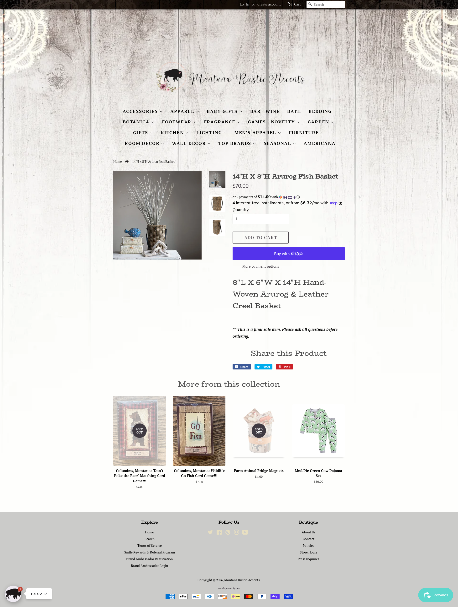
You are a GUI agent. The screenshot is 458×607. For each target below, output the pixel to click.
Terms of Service (149, 545)
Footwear (177, 122)
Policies (308, 545)
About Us (308, 532)
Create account (269, 4)
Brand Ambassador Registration (149, 559)
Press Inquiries (308, 559)
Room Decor (143, 143)
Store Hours (308, 552)
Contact (308, 539)
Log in (244, 4)
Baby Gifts (223, 111)
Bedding (320, 111)
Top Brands (235, 143)
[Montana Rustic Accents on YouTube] (245, 533)
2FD (238, 588)
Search (150, 539)
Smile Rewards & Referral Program (149, 552)
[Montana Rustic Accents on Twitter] (210, 533)
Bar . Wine (265, 111)
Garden (319, 122)
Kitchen (173, 132)
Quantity (241, 209)
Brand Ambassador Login (149, 565)
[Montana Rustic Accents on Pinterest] (227, 533)
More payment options (260, 266)
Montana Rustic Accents (242, 580)
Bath (294, 111)
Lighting (210, 132)
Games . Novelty (272, 122)
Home (117, 161)
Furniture (305, 132)
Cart (297, 4)
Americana (319, 143)
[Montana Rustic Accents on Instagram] (236, 533)
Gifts (141, 132)
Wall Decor (190, 143)
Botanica (137, 122)
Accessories (141, 111)
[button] (289, 197)
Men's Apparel (256, 132)
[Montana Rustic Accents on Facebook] (219, 533)
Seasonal (278, 143)
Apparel (183, 111)
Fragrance (220, 122)
